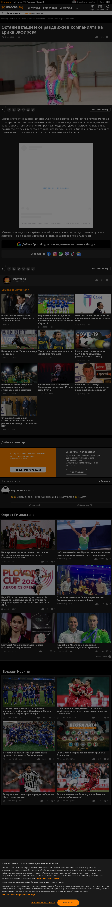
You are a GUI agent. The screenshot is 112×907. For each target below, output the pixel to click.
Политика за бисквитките (49, 878)
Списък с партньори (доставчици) (18, 894)
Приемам (68, 902)
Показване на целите (43, 902)
